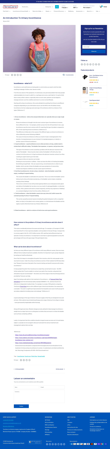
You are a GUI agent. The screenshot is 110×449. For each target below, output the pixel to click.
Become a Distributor (8, 426)
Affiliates (47, 434)
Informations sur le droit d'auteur (98, 420)
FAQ (68, 420)
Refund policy (48, 432)
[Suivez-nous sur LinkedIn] (99, 64)
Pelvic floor (34, 356)
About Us (89, 11)
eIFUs (68, 425)
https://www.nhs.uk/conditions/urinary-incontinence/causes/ (32, 335)
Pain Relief (6, 11)
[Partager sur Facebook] (12, 75)
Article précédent (19, 369)
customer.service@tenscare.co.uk (12, 423)
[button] (94, 80)
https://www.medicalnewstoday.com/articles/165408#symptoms (33, 342)
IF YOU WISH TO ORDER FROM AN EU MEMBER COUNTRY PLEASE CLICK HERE (55, 1)
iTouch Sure (23, 286)
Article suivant (59, 369)
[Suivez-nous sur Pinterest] (90, 64)
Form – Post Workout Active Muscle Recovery (96, 76)
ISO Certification (49, 422)
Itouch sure (28, 356)
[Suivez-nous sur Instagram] (88, 64)
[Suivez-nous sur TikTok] (96, 64)
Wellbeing (70, 11)
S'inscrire (93, 51)
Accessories (79, 11)
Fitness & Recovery (59, 11)
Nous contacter (71, 432)
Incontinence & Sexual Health (20, 11)
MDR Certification (49, 425)
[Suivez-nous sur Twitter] (85, 64)
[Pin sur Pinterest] (15, 75)
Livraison (69, 422)
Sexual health (41, 356)
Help (97, 11)
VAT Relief (47, 420)
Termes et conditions (95, 426)
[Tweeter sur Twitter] (18, 75)
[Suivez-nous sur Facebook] (82, 64)
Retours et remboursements (74, 429)
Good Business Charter (51, 427)
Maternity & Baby (37, 11)
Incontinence (20, 356)
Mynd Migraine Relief (94, 100)
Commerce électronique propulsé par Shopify (13, 443)
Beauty (47, 11)
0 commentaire (70, 75)
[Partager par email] (21, 75)
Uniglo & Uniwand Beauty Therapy (95, 88)
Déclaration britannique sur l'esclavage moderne (97, 429)
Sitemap (47, 429)
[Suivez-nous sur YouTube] (93, 64)
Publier (21, 406)
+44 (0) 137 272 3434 (8, 420)
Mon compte (86, 7)
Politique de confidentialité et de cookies (98, 423)
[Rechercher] (57, 6)
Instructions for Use (72, 427)
